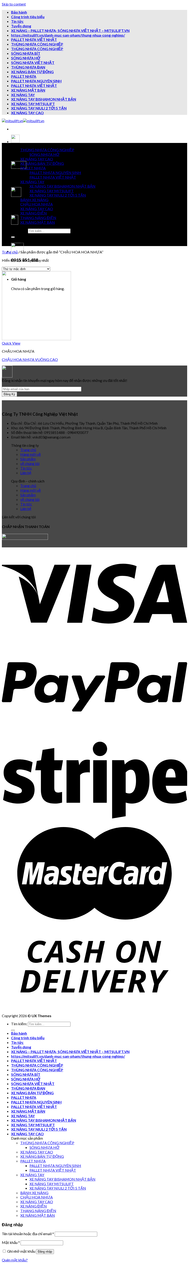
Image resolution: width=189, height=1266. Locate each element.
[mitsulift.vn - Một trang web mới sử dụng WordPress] (23, 121)
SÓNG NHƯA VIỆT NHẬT (32, 62)
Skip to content (14, 4)
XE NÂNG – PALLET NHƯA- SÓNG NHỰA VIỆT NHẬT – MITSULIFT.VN (70, 30)
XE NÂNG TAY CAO (27, 112)
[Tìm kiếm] (13, 237)
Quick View (11, 343)
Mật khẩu (11, 1242)
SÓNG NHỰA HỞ (25, 58)
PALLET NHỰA (23, 76)
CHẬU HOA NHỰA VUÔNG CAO (30, 359)
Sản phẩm (28, 459)
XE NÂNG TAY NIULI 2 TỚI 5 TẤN (39, 108)
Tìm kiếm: (19, 230)
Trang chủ (10, 252)
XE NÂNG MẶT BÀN (28, 90)
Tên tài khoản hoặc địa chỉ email (28, 1233)
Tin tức (17, 21)
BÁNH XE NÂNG (34, 199)
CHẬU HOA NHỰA (36, 204)
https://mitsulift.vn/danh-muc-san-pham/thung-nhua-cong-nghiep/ (68, 35)
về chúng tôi (29, 463)
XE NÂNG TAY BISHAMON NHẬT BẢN (43, 99)
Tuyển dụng (21, 26)
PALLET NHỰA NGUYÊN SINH (36, 81)
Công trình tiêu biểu (27, 17)
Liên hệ (25, 472)
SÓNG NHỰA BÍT (25, 53)
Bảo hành (19, 12)
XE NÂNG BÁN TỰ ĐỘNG (32, 72)
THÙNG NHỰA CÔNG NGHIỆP (37, 44)
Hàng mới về (30, 454)
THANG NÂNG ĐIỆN (38, 217)
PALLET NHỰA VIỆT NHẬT (34, 39)
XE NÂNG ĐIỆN (33, 213)
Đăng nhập (45, 1251)
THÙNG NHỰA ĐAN (28, 67)
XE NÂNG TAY (23, 95)
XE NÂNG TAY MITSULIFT (33, 104)
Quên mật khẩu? (15, 1260)
